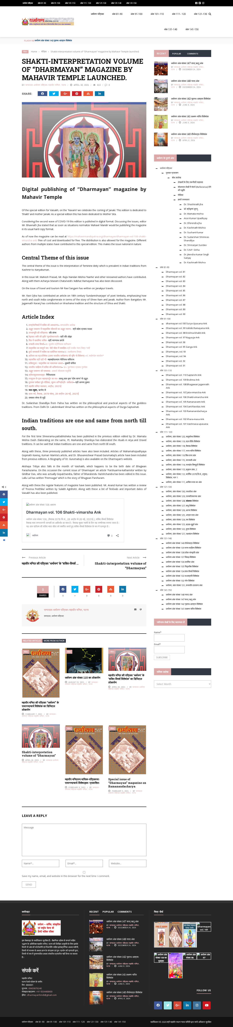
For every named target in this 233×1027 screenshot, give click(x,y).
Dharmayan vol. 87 (175, 299)
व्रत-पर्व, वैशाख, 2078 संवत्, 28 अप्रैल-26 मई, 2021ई (54, 393)
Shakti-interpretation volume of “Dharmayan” (39, 753)
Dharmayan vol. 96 (175, 342)
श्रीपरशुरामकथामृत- (37, 374)
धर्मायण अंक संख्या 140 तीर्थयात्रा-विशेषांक (189, 134)
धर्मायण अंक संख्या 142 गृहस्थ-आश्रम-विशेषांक (53, 40)
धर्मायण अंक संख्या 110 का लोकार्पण (82, 677)
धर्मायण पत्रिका (28, 3)
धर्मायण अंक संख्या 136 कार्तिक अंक (180, 561)
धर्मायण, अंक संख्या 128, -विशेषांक (182, 500)
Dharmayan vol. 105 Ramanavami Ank (185, 401)
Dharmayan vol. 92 (175, 361)
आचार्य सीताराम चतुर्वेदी (61, 370)
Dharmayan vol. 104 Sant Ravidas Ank (185, 406)
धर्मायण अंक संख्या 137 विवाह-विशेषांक (181, 557)
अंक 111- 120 (85, 3)
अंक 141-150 (131, 3)
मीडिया (25, 52)
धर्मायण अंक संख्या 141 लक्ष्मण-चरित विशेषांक (190, 116)
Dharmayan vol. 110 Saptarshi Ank (183, 374)
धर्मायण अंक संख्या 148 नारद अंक (185, 81)
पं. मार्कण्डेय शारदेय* (95, 355)
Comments (192, 53)
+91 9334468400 (44, 991)
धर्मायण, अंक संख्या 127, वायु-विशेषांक (180, 505)
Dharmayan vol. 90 (175, 314)
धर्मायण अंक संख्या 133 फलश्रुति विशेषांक (182, 575)
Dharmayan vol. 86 (175, 295)
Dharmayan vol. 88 (175, 304)
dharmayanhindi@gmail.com (42, 994)
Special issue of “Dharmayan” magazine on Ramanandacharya (127, 782)
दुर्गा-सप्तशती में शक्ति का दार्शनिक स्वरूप (46, 351)
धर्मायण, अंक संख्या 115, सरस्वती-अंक (181, 460)
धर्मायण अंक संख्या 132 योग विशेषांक (180, 580)
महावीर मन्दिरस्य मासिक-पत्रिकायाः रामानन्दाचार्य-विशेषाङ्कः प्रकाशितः (82, 781)
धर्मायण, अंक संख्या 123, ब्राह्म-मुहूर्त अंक (182, 524)
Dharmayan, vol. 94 (176, 356)
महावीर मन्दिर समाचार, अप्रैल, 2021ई (45, 386)
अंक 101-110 (70, 3)
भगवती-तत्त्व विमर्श (36, 344)
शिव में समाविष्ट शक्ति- (38, 340)
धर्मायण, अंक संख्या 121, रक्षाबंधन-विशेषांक (182, 533)
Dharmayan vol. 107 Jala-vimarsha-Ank (186, 392)
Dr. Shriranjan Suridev (195, 245)
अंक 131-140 (116, 3)
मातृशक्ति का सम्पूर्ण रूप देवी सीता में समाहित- (48, 348)
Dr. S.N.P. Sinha (192, 249)
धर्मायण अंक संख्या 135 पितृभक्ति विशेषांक (182, 566)
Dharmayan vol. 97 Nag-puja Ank (183, 337)
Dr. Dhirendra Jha (193, 223)
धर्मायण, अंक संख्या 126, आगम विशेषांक (181, 510)
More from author (54, 640)
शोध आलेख (176, 177)
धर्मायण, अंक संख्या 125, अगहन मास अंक (182, 514)
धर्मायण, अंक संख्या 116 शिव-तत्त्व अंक (181, 455)
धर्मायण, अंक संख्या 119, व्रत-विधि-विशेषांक (183, 441)
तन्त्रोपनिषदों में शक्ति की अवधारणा (43, 325)
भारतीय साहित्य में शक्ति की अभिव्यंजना (45, 367)
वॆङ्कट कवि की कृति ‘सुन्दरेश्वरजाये (43, 336)
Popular (176, 53)
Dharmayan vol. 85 (175, 290)
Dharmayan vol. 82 (175, 276)
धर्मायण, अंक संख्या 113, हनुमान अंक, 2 (181, 469)
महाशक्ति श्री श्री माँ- (38, 359)
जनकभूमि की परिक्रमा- (38, 332)
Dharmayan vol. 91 (175, 365)
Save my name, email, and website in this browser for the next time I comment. (66, 876)
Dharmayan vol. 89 (175, 309)
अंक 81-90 (42, 3)
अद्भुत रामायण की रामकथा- (40, 370)
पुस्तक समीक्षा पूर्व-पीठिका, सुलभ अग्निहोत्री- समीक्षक (51, 382)
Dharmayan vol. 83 (175, 281)
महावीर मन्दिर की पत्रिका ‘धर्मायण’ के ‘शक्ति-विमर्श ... (50, 563)
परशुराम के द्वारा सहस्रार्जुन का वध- (43, 378)
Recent (161, 53)
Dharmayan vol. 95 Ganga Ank (181, 346)
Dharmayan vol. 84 (175, 285)
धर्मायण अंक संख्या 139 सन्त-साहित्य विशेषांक (183, 547)
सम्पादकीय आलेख (67, 325)
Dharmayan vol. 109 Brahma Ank (183, 379)
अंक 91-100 (55, 3)
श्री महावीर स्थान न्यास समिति (178, 1021)
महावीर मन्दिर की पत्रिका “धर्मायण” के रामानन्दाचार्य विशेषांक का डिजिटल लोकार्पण (40, 706)
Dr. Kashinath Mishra (195, 227)
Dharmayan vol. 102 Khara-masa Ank (185, 419)
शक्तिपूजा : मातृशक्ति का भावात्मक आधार (46, 363)
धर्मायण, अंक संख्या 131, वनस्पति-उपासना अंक (184, 585)
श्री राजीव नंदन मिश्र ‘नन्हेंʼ (78, 348)
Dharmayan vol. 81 (175, 271)
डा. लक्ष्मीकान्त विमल (72, 351)
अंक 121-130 (101, 3)
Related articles (32, 640)
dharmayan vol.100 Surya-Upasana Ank (186, 323)
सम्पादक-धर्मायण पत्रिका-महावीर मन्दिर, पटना (45, 85)
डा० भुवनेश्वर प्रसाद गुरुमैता (75, 367)
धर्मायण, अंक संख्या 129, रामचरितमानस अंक (183, 496)
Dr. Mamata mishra (193, 213)
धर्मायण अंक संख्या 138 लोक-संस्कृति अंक (182, 552)
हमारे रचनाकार (184, 199)
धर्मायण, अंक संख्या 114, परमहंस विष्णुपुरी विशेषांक (185, 464)
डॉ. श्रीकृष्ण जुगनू (191, 208)
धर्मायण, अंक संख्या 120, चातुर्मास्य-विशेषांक (183, 436)
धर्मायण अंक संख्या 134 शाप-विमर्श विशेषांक (182, 571)
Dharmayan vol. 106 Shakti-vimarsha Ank (187, 397)
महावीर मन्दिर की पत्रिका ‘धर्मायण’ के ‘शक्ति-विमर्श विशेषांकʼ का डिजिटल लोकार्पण (126, 678)
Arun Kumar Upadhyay (195, 218)
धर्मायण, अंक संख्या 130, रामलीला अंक (181, 491)
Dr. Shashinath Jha (193, 204)
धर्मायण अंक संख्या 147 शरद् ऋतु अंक (187, 63)
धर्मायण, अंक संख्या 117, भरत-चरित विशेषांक (183, 450)
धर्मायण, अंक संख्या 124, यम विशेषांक (180, 519)
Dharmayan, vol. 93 (176, 351)
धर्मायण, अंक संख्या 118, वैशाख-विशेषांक (181, 445)
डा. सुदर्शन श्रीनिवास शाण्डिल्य (58, 344)
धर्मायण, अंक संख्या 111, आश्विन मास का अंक (184, 482)
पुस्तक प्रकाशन (172, 172)
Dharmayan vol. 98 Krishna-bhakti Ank (185, 332)
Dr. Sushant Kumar (193, 232)
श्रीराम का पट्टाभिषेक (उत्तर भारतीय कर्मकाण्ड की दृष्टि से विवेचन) (57, 355)
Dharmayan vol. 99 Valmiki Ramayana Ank (187, 328)
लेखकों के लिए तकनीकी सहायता (190, 182)
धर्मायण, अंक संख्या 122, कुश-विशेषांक (181, 528)
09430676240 (35, 988)
